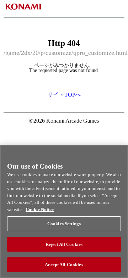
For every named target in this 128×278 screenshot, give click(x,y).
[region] (64, 211)
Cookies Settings (64, 223)
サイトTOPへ (64, 95)
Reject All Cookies (64, 244)
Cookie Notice (40, 209)
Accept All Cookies (64, 264)
